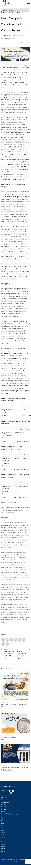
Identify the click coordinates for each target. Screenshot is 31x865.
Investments (16, 35)
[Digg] (19, 640)
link (13, 508)
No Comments (6, 712)
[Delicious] (24, 640)
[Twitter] (7, 640)
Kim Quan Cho (7, 35)
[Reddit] (15, 640)
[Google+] (3, 644)
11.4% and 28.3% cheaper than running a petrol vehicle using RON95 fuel (14, 211)
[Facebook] (3, 640)
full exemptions (5, 301)
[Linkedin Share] (11, 640)
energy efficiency (19, 229)
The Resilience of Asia (8, 737)
